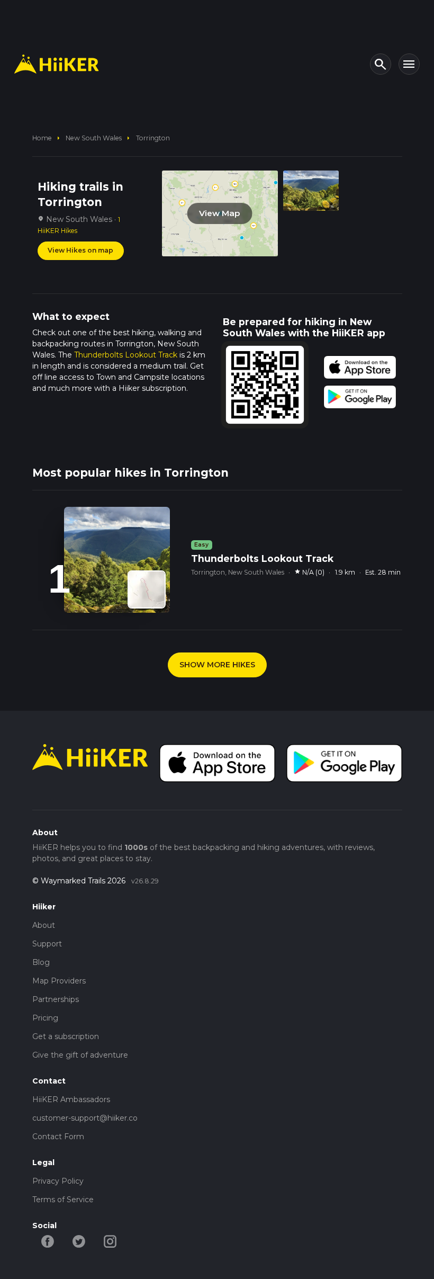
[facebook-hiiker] (48, 1240)
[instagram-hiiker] (110, 1240)
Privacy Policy (58, 1181)
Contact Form (58, 1136)
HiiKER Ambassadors (71, 1099)
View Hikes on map (80, 250)
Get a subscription (65, 1036)
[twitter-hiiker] (79, 1240)
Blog (41, 962)
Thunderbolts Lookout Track (125, 355)
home (42, 138)
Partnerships (55, 999)
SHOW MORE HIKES (217, 664)
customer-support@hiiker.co (85, 1118)
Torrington (153, 138)
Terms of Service (63, 1199)
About (43, 925)
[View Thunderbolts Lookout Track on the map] (147, 589)
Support (47, 944)
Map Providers (59, 981)
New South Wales (94, 138)
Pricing (45, 1018)
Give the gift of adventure (80, 1055)
